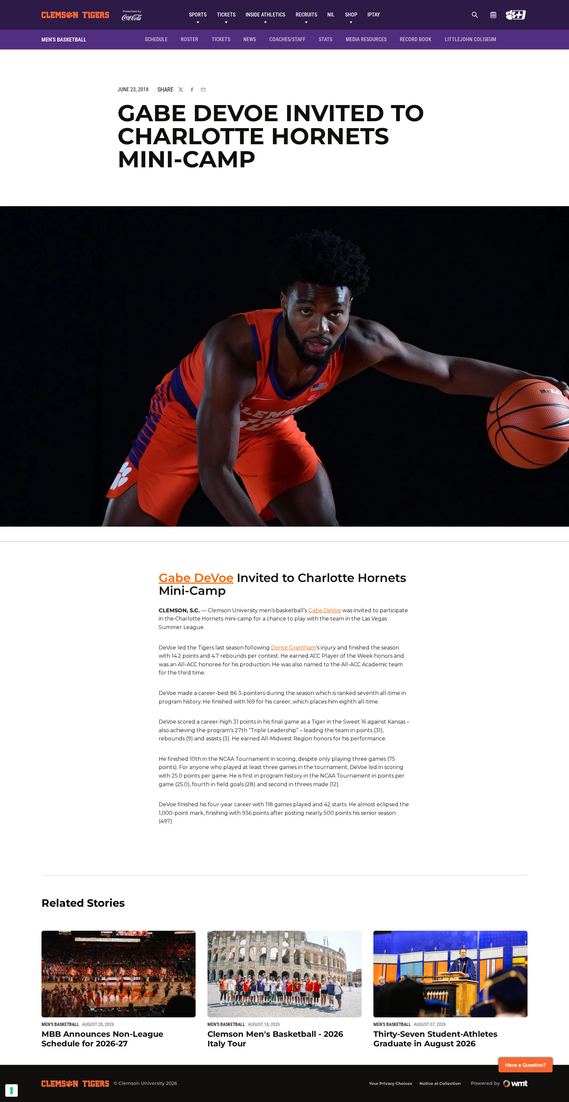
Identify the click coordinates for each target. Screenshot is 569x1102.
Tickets (226, 15)
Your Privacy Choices (390, 1083)
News (249, 39)
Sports (197, 15)
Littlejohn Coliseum (473, 39)
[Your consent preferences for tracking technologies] (11, 1090)
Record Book (415, 39)
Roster (189, 39)
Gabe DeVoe (196, 577)
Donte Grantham (293, 648)
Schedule (493, 14)
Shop (351, 15)
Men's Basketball (60, 1024)
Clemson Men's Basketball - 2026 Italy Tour (275, 1038)
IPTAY (373, 15)
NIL (331, 15)
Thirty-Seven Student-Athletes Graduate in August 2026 (435, 1038)
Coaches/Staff (287, 39)
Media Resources (366, 39)
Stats (325, 39)
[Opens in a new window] (516, 14)
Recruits (306, 15)
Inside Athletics (265, 15)
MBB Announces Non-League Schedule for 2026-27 (102, 1038)
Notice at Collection (440, 1083)
